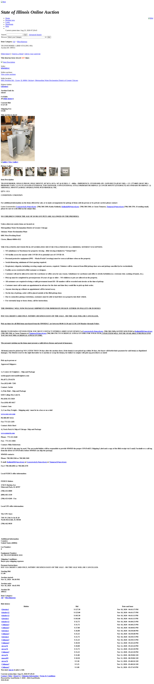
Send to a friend (17, 54)
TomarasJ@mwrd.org (115, 207)
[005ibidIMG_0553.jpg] (54, 175)
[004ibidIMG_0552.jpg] (42, 175)
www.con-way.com (8, 414)
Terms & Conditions (47, 676)
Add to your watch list (32, 54)
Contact (4, 676)
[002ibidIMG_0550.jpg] (18, 175)
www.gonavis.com (8, 433)
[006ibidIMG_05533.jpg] (65, 175)
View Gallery (13, 162)
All (14, 42)
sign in (11, 670)
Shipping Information (30, 676)
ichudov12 (5, 612)
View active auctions (8, 74)
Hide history (5, 54)
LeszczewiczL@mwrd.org (26, 207)
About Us (17, 676)
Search (4, 35)
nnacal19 (4, 658)
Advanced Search (35, 35)
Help (10, 676)
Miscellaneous (22, 42)
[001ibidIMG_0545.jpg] (7, 175)
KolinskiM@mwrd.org (70, 207)
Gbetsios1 (4, 86)
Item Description (9, 62)
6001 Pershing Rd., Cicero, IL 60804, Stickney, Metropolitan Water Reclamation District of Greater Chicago (39, 80)
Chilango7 (5, 625)
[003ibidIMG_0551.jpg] (30, 175)
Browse (4, 37)
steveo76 (4, 646)
